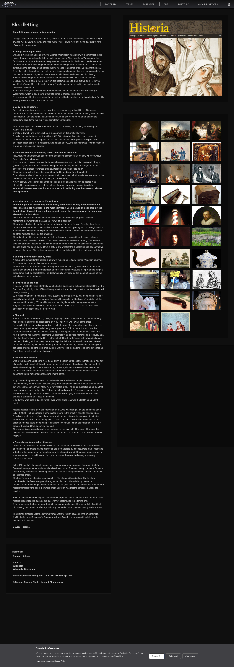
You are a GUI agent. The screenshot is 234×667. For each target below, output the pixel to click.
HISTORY (183, 4)
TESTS (129, 4)
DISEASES (148, 4)
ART (166, 4)
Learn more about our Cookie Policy (51, 661)
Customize (190, 656)
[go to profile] (229, 4)
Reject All (173, 656)
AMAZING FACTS (208, 4)
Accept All (157, 656)
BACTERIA (111, 4)
